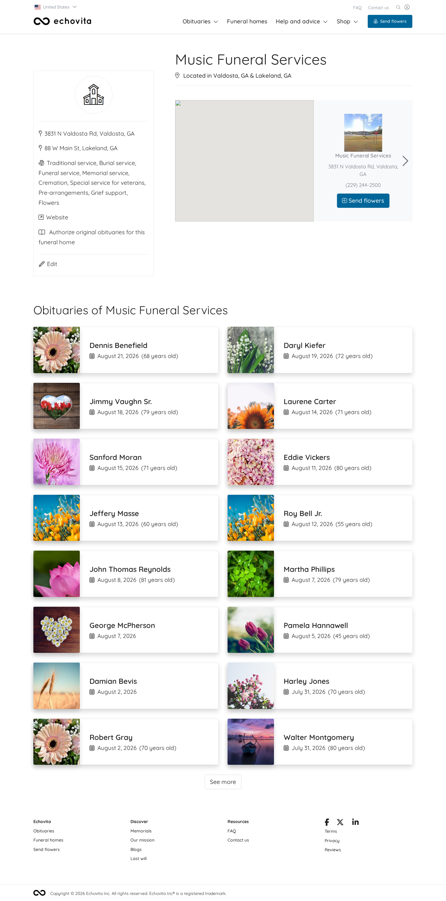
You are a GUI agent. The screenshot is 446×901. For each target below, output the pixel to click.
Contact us (378, 7)
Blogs (136, 849)
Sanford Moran (116, 457)
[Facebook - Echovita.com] (327, 823)
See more (223, 781)
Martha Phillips (309, 569)
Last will (138, 858)
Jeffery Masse (114, 513)
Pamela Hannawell (316, 625)
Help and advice (298, 21)
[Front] (62, 21)
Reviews (333, 849)
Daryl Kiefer (305, 345)
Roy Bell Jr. (303, 513)
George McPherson (122, 625)
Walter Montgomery (319, 737)
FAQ (357, 7)
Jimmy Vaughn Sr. (121, 401)
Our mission (142, 840)
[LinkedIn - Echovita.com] (355, 823)
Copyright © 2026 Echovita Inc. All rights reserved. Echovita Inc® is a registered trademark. (138, 893)
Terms (331, 831)
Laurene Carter (310, 401)
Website (57, 217)
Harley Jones (306, 681)
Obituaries (197, 21)
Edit (52, 264)
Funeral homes (247, 21)
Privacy (332, 840)
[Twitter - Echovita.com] (340, 823)
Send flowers (393, 21)
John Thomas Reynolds (130, 569)
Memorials (141, 831)
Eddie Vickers (307, 457)
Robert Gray (111, 737)
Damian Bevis (113, 681)
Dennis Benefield (118, 345)
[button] (56, 7)
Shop (343, 21)
